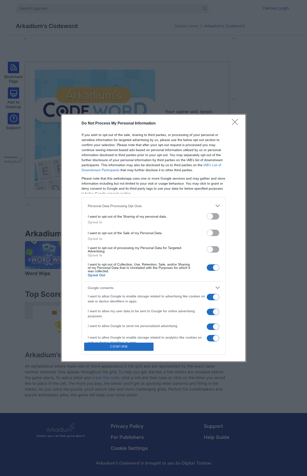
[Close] (236, 123)
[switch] (213, 216)
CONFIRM (119, 346)
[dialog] (153, 238)
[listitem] (153, 205)
